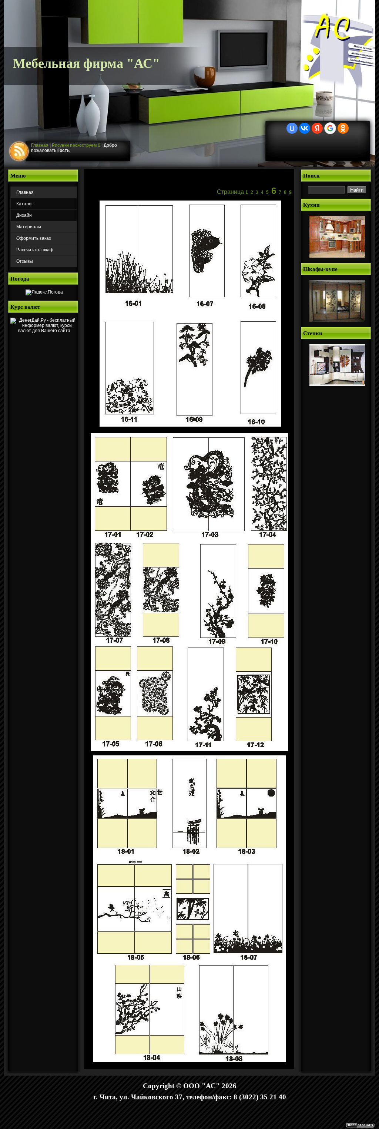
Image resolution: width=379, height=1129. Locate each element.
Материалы (28, 226)
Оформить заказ (33, 238)
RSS (20, 151)
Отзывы (24, 261)
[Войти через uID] (292, 128)
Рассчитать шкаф (34, 249)
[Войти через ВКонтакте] (304, 128)
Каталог (24, 203)
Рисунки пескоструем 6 (76, 145)
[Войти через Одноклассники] (343, 128)
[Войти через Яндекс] (317, 128)
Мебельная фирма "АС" (86, 63)
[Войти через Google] (330, 128)
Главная (39, 145)
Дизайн (24, 215)
